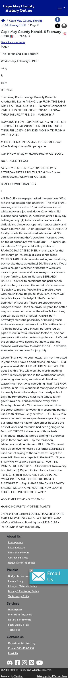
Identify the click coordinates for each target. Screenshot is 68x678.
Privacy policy (44, 676)
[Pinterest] (31, 662)
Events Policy (15, 581)
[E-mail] (64, 26)
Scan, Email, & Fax (18, 624)
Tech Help (14, 629)
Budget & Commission (21, 576)
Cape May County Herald (25, 20)
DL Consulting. (24, 669)
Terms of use (60, 676)
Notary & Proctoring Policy (23, 591)
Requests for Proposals (21, 562)
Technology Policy (18, 596)
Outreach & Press (18, 557)
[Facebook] (57, 19)
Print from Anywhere (20, 614)
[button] (60, 8)
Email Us (13, 653)
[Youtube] (39, 662)
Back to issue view (13, 42)
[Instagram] (24, 662)
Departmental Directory (22, 643)
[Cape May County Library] (3, 22)
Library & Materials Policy (22, 586)
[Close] (31, 570)
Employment (15, 542)
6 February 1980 (15, 25)
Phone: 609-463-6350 (21, 648)
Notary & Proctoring (19, 619)
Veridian (18, 676)
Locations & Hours (18, 552)
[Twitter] (57, 26)
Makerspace (15, 609)
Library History (16, 547)
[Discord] (10, 662)
